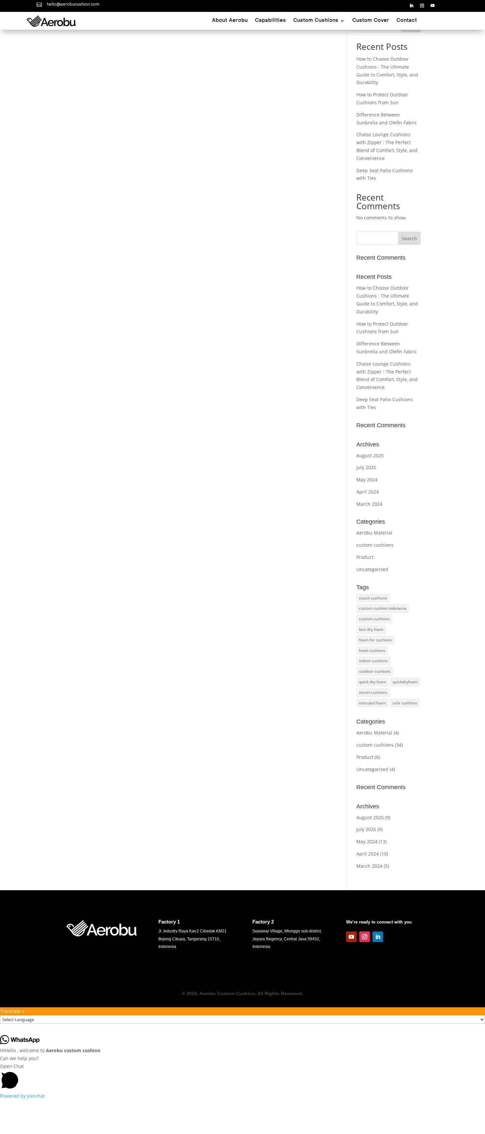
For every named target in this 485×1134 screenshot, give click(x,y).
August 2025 (370, 455)
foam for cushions (375, 640)
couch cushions (373, 598)
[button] (242, 1077)
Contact (407, 20)
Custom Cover (370, 20)
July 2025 (366, 467)
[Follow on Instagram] (422, 6)
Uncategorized (372, 569)
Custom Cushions (316, 20)
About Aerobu (230, 20)
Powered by (22, 1096)
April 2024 (367, 492)
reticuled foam (372, 703)
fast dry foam (371, 629)
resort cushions (373, 692)
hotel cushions (372, 650)
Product (364, 557)
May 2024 (366, 479)
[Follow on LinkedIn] (411, 6)
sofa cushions (404, 703)
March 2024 (369, 504)
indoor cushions (373, 661)
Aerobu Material (374, 533)
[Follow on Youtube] (432, 6)
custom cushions (375, 545)
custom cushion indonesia (382, 608)
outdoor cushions (375, 671)
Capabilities (270, 20)
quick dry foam (372, 682)
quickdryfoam (405, 682)
